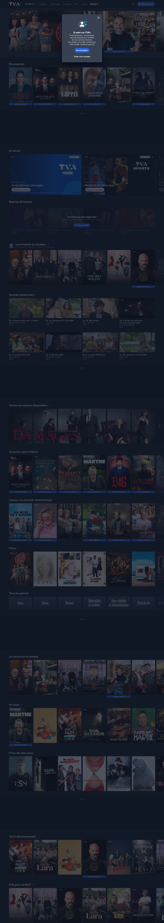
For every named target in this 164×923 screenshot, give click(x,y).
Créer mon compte (82, 56)
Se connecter (82, 50)
